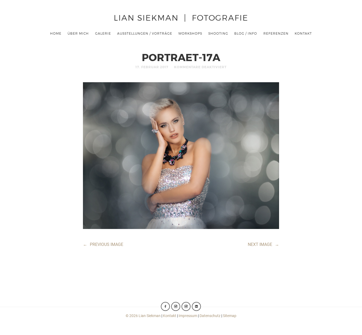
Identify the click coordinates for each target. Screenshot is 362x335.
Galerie (103, 33)
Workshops (190, 33)
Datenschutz (210, 316)
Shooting (218, 33)
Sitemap (229, 316)
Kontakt (303, 33)
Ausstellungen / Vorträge (144, 33)
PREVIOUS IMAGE (103, 244)
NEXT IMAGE (263, 244)
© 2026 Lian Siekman (143, 316)
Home (55, 33)
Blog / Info (245, 33)
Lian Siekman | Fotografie (181, 17)
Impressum (188, 316)
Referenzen (276, 33)
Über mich (78, 33)
